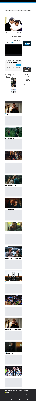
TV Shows (11, 2)
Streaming (14, 2)
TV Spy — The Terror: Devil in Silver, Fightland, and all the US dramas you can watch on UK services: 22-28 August (27, 73)
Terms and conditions (7, 394)
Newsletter (21, 32)
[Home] (5, 2)
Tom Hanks (12, 42)
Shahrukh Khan (16, 39)
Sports (21, 2)
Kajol (11, 36)
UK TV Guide (7, 2)
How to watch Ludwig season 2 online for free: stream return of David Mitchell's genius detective (27, 70)
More (26, 2)
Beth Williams (7, 99)
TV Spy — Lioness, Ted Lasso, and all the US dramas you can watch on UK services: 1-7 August (27, 83)
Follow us (18, 32)
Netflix (21, 10)
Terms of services (12, 66)
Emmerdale (29, 10)
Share (6, 32)
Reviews (23, 2)
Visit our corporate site (25, 390)
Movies (16, 2)
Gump (9, 72)
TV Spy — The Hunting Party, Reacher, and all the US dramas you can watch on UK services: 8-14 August (27, 80)
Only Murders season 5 (17, 10)
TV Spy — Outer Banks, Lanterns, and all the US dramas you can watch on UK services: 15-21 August (27, 77)
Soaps (19, 2)
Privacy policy (19, 394)
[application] (13, 49)
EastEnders (25, 10)
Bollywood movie (17, 41)
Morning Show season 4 (11, 10)
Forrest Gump (8, 41)
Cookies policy (25, 394)
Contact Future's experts (14, 394)
